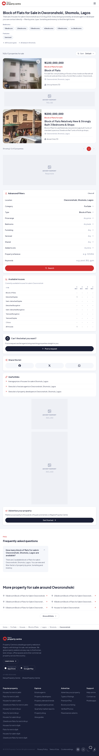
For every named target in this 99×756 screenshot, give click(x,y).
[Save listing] (38, 62)
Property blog (40, 713)
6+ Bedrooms (76, 28)
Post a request (51, 349)
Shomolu (53, 627)
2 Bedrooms (21, 28)
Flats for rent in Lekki (11, 696)
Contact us (91, 696)
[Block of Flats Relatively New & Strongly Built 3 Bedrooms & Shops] (49, 126)
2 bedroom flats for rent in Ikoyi (15, 721)
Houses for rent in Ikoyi (12, 709)
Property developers (43, 696)
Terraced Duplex (11, 318)
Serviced (8, 37)
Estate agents (40, 692)
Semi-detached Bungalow (15, 310)
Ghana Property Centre (31, 678)
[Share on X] (49, 365)
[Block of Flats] (49, 73)
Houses (22, 627)
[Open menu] (94, 3)
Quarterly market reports (44, 709)
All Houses (9, 327)
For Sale (13, 627)
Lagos (44, 627)
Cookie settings (67, 749)
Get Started (48, 520)
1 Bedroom (9, 28)
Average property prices (44, 705)
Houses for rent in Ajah (11, 725)
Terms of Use (54, 749)
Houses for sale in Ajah (11, 733)
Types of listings (67, 696)
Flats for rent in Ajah (10, 729)
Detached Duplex (12, 297)
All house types (11, 43)
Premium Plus (66, 700)
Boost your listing (68, 705)
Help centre (91, 692)
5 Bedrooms (62, 28)
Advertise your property (70, 692)
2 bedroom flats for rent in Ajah (15, 738)
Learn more (9, 661)
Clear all (91, 193)
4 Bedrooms (48, 28)
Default (85, 53)
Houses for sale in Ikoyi (12, 717)
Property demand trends (44, 700)
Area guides (39, 717)
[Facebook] (78, 749)
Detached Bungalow (13, 305)
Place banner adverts (69, 713)
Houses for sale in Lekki (12, 700)
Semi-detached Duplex (14, 301)
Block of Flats (11, 293)
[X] (83, 749)
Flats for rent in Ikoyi (11, 713)
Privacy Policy (42, 749)
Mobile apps (91, 700)
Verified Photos (67, 709)
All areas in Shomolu (28, 43)
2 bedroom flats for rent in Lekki (15, 705)
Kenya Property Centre (11, 678)
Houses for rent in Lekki (12, 692)
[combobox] (55, 200)
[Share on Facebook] (19, 365)
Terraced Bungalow (12, 314)
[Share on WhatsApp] (79, 365)
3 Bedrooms (35, 28)
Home (5, 627)
